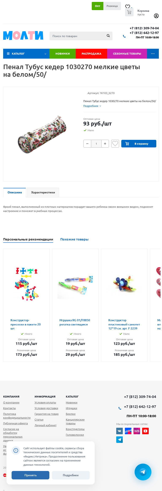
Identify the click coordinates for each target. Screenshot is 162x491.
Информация (45, 396)
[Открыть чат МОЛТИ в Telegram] (143, 472)
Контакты (9, 408)
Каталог (18, 53)
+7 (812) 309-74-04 (144, 28)
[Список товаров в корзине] (137, 15)
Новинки (62, 53)
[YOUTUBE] (145, 431)
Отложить (115, 144)
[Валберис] (137, 431)
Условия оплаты (45, 402)
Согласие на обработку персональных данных (13, 435)
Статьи (39, 419)
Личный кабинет (46, 425)
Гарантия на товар (47, 413)
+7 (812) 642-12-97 (144, 33)
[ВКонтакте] (119, 431)
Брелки (71, 413)
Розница (112, 5)
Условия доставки (46, 408)
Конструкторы (75, 429)
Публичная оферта (15, 423)
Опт (97, 5)
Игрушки (71, 408)
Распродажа (91, 53)
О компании (11, 402)
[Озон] (128, 431)
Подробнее (71, 475)
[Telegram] (119, 439)
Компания (11, 396)
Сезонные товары (127, 53)
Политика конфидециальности (17, 415)
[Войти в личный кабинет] (156, 17)
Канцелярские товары (75, 421)
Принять (30, 475)
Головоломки (75, 434)
